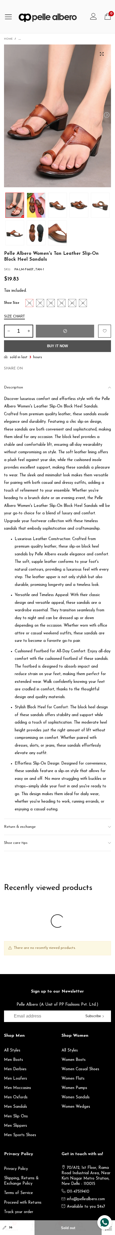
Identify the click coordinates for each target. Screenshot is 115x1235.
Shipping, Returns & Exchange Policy (21, 1181)
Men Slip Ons (16, 1116)
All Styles (12, 1051)
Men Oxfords (16, 1097)
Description (13, 388)
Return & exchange (20, 827)
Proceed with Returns (22, 1203)
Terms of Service (18, 1193)
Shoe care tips (16, 843)
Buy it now (57, 346)
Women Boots (74, 1060)
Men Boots (13, 1060)
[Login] (93, 16)
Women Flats (73, 1079)
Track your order (18, 1212)
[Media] (101, 53)
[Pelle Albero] (51, 17)
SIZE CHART (14, 316)
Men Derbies (15, 1069)
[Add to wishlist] (104, 331)
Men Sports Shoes (20, 1135)
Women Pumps (74, 1088)
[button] (8, 115)
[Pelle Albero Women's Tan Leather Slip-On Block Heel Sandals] (57, 115)
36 (10, 1227)
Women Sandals (76, 1097)
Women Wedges (76, 1107)
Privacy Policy (16, 1169)
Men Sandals (15, 1107)
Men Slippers (15, 1126)
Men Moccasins (17, 1088)
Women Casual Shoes (80, 1069)
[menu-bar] (10, 16)
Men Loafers (15, 1079)
